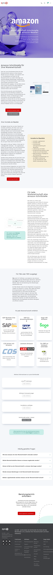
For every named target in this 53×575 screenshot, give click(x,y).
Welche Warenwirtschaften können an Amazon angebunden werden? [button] (21, 460)
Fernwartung (27, 554)
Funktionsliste (18, 546)
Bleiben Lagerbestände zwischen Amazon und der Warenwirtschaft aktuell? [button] (23, 477)
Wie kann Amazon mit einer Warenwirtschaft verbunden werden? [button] (20, 454)
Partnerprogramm (28, 541)
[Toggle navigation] (50, 3)
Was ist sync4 (18, 541)
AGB (44, 544)
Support (26, 544)
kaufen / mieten (26, 420)
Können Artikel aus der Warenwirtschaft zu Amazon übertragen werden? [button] (22, 466)
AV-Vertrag (46, 546)
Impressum (46, 554)
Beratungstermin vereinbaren (26, 513)
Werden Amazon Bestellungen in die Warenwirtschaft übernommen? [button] (21, 472)
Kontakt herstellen (13, 113)
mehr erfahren (26, 383)
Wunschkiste (27, 557)
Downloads (36, 561)
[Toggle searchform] (44, 3)
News (35, 556)
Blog (35, 558)
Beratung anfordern (13, 179)
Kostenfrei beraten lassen (13, 110)
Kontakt (36, 553)
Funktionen (17, 544)
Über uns (45, 541)
